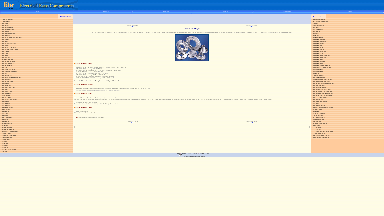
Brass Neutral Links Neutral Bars (9, 71)
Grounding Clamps (6, 133)
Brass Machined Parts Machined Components (323, 83)
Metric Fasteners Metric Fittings (320, 21)
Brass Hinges (5, 53)
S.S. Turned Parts (317, 129)
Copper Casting (5, 121)
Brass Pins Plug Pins (7, 75)
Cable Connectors (6, 105)
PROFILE (106, 12)
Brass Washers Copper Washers (9, 99)
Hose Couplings (5, 143)
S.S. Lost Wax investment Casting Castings (323, 131)
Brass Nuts (4, 67)
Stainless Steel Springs (318, 63)
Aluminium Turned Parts (318, 75)
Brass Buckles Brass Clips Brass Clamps (322, 95)
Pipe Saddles (316, 35)
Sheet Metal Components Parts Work (321, 135)
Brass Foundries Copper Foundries (10, 49)
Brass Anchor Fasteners (7, 27)
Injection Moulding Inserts (319, 19)
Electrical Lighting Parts (7, 59)
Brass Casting (5, 23)
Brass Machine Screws (7, 65)
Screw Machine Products (318, 71)
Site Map (195, 153)
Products (184, 153)
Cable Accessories (6, 103)
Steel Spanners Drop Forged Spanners (322, 67)
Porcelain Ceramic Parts (318, 119)
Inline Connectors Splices (319, 117)
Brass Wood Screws (6, 97)
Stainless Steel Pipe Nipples (319, 41)
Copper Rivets (5, 119)
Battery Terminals (6, 95)
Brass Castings (5, 39)
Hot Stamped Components (319, 113)
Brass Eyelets (5, 41)
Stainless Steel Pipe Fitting (319, 39)
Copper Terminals (6, 109)
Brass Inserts (5, 55)
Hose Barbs (4, 141)
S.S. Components (317, 127)
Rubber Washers (316, 125)
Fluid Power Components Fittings (10, 131)
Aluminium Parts (6, 21)
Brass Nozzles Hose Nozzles (8, 69)
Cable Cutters (316, 103)
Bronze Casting (5, 83)
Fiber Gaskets (316, 111)
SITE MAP (226, 12)
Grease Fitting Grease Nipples (9, 135)
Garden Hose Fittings (7, 137)
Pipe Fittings (316, 33)
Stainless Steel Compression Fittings (321, 65)
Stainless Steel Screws (318, 59)
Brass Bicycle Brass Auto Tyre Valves (322, 89)
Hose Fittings (5, 145)
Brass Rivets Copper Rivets (8, 87)
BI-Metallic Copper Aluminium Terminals (322, 79)
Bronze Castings (5, 101)
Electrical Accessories (7, 123)
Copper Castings (6, 111)
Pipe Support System (318, 37)
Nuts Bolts (315, 23)
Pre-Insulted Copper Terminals (320, 123)
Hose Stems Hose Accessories (9, 149)
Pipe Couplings (316, 31)
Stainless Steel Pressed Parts (319, 57)
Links (207, 153)
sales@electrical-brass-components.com (195, 156)
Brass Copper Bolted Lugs (319, 105)
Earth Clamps (5, 125)
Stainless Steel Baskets (318, 53)
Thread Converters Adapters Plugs (321, 137)
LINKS (350, 12)
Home (178, 153)
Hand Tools (4, 151)
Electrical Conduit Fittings (8, 129)
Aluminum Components (7, 19)
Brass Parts (4, 73)
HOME (37, 12)
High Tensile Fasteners (318, 115)
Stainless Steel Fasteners (318, 49)
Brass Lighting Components (8, 61)
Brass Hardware (5, 51)
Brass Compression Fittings (8, 33)
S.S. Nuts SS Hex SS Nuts (319, 133)
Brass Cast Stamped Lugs (319, 77)
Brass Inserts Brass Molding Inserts (321, 81)
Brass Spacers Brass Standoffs (320, 101)
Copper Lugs (5, 115)
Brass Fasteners (5, 45)
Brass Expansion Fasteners (8, 29)
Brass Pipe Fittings (6, 79)
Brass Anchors (5, 25)
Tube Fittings (316, 73)
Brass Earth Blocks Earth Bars (9, 43)
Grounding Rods (6, 139)
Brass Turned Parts (6, 93)
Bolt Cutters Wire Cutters (319, 85)
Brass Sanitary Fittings (7, 91)
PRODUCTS (166, 12)
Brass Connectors (6, 35)
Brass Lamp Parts (6, 57)
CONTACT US (287, 12)
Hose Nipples (5, 147)
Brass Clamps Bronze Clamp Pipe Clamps (12, 37)
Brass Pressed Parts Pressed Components (11, 77)
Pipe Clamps (316, 27)
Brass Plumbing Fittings (7, 81)
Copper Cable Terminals (7, 107)
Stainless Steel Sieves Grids (319, 51)
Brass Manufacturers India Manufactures (322, 91)
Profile (189, 153)
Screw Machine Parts (318, 69)
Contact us (201, 153)
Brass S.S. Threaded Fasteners (320, 97)
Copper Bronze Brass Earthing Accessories (323, 107)
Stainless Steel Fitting (318, 45)
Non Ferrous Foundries (318, 25)
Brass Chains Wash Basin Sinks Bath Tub (322, 93)
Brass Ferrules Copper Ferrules (9, 47)
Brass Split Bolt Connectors (319, 87)
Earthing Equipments (317, 109)
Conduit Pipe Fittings (7, 117)
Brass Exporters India (318, 99)
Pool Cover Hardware (318, 29)
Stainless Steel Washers (318, 43)
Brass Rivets (5, 89)
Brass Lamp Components (8, 63)
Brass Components (6, 31)
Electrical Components (7, 127)
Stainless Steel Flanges (318, 47)
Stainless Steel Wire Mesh (319, 61)
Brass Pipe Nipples (6, 85)
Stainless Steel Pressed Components (321, 55)
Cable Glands (5, 113)
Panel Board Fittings (317, 121)
